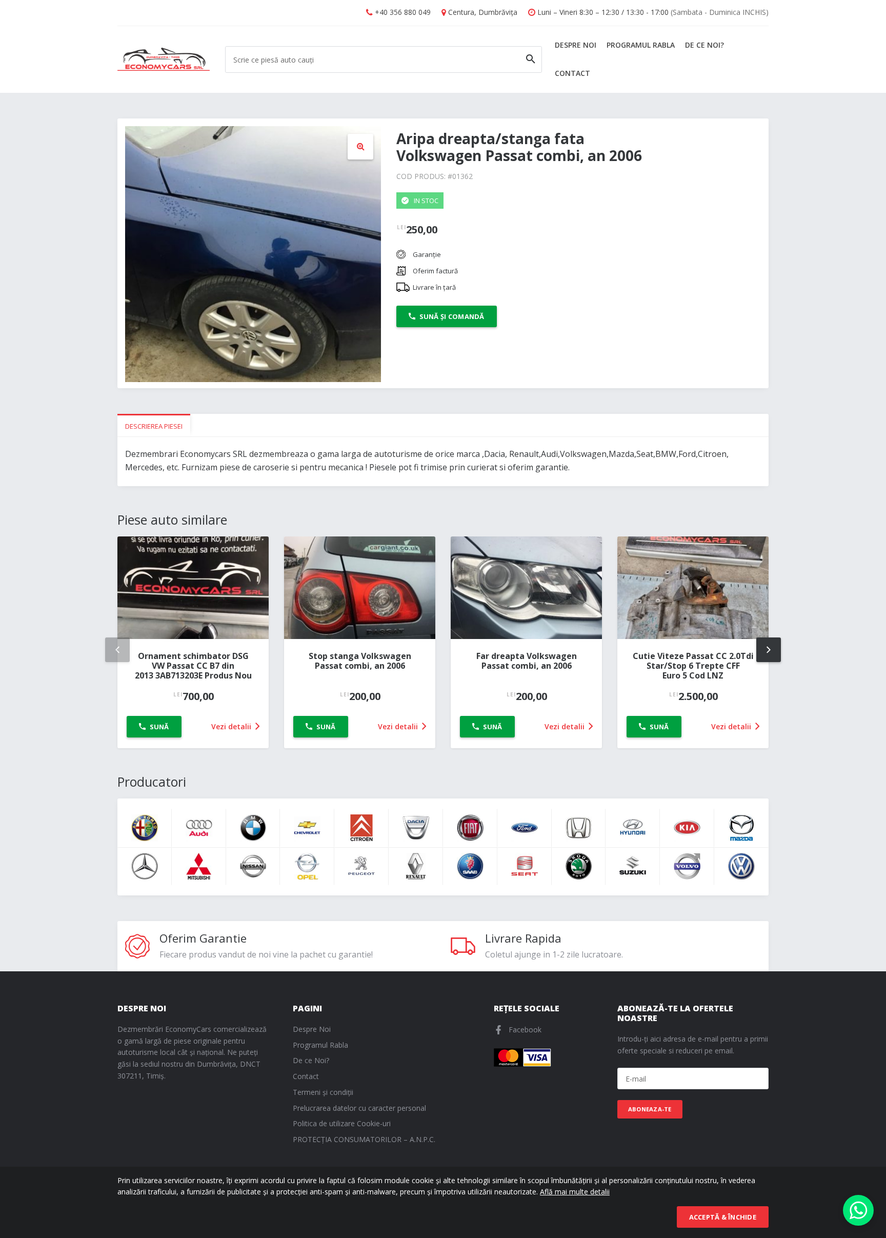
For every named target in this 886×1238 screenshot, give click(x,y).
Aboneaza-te (650, 1109)
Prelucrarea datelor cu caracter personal (359, 1108)
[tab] (153, 425)
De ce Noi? (704, 45)
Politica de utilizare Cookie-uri (342, 1123)
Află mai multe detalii (575, 1191)
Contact (572, 73)
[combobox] (383, 59)
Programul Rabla (641, 45)
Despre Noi (575, 45)
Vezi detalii (232, 726)
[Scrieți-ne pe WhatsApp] (858, 1210)
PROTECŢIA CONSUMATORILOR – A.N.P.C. (364, 1139)
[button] (360, 146)
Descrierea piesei (154, 426)
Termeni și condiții (323, 1092)
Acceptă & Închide (722, 1217)
